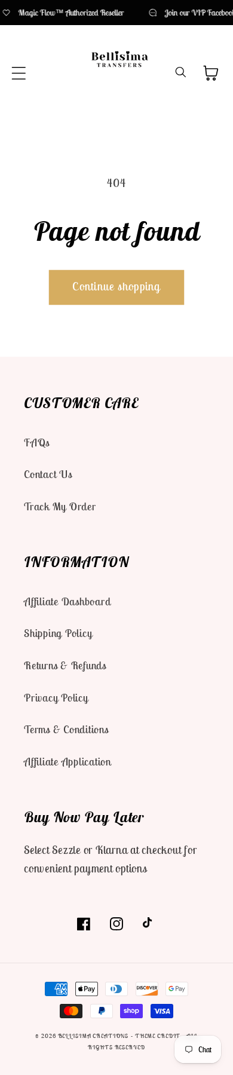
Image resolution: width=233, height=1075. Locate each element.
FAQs (37, 442)
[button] (18, 73)
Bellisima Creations (93, 1036)
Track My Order (60, 506)
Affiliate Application (67, 761)
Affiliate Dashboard (67, 601)
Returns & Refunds (65, 665)
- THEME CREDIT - (158, 1036)
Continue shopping (116, 286)
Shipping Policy (58, 633)
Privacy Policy (56, 698)
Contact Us (48, 474)
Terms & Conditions (66, 729)
